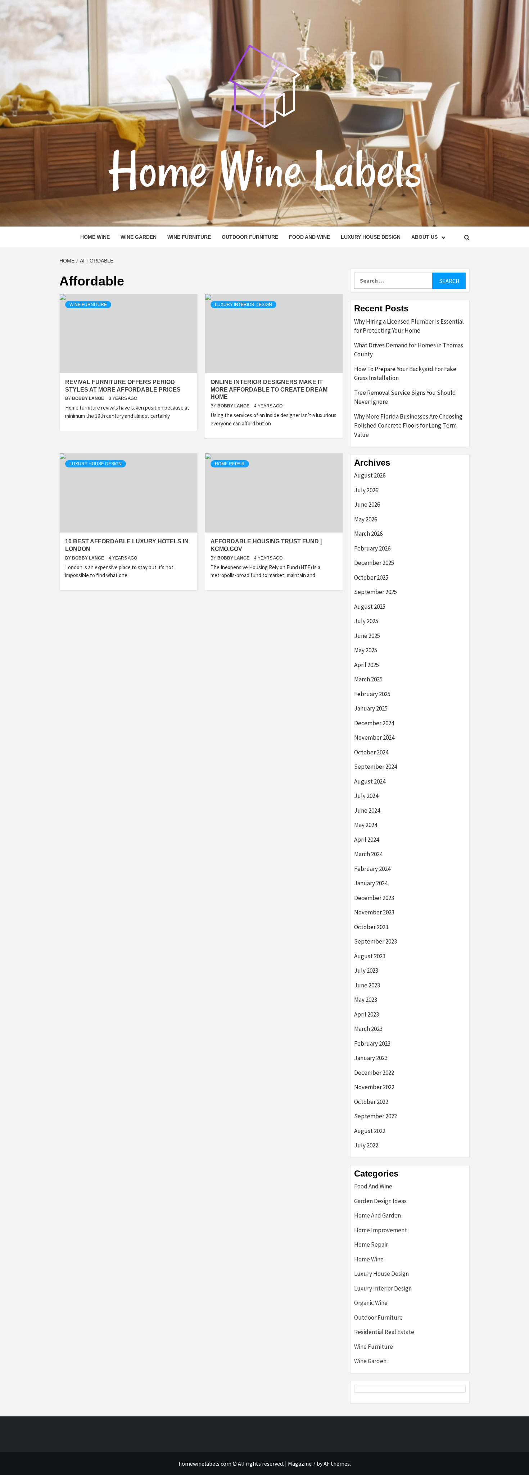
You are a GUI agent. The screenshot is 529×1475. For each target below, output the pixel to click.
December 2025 (374, 563)
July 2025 (366, 621)
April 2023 (366, 1014)
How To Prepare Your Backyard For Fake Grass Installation (405, 373)
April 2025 (366, 665)
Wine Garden (139, 237)
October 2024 (371, 752)
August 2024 (369, 781)
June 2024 (367, 810)
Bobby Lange (88, 398)
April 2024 (366, 840)
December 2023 (374, 898)
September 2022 (375, 1116)
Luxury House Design (371, 237)
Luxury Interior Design (243, 304)
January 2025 (371, 708)
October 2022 (371, 1102)
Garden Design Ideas (380, 1201)
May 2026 (365, 519)
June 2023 (367, 985)
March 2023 (368, 1029)
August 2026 (369, 475)
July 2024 (366, 796)
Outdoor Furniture (250, 237)
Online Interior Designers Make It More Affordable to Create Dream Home (269, 389)
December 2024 (374, 723)
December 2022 (374, 1073)
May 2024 (365, 825)
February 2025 (372, 694)
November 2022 (374, 1087)
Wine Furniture (189, 237)
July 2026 (366, 490)
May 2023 (365, 1000)
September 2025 (375, 592)
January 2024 (371, 883)
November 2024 (374, 737)
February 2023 (372, 1043)
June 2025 (367, 636)
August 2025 (369, 607)
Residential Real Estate (384, 1332)
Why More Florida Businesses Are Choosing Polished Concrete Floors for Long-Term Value (408, 425)
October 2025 (371, 577)
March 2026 (368, 534)
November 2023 (374, 912)
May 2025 (365, 650)
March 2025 (368, 679)
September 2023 (375, 941)
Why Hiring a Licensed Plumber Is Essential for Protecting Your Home (409, 326)
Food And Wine (309, 237)
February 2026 (372, 548)
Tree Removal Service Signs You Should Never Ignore (405, 397)
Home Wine (95, 237)
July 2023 (366, 970)
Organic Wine (371, 1303)
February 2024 (372, 869)
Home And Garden (377, 1215)
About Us (424, 237)
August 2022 (369, 1131)
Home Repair (230, 463)
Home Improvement (380, 1230)
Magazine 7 (302, 1463)
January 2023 (371, 1058)
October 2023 (371, 927)
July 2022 (366, 1145)
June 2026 (367, 504)
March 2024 (368, 854)
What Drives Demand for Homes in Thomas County (408, 350)
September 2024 (375, 767)
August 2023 (369, 956)
